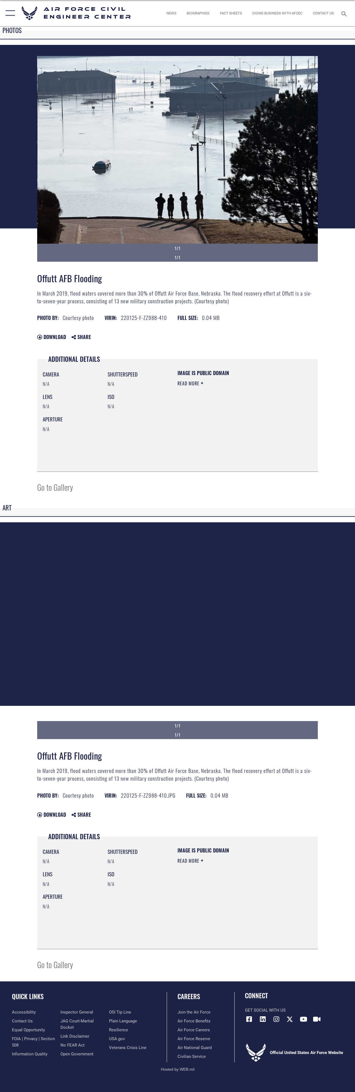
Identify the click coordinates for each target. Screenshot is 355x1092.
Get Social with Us (265, 1010)
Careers (189, 996)
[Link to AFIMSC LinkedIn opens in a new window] (262, 1019)
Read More (189, 383)
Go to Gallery (55, 487)
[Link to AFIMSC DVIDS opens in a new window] (317, 1019)
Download (54, 336)
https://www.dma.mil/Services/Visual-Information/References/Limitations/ (227, 430)
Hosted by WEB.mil (177, 1069)
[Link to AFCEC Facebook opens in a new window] (249, 1019)
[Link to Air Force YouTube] (303, 1019)
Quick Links (28, 996)
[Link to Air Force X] (290, 1019)
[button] (9, 13)
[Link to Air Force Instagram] (276, 1019)
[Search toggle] (345, 13)
